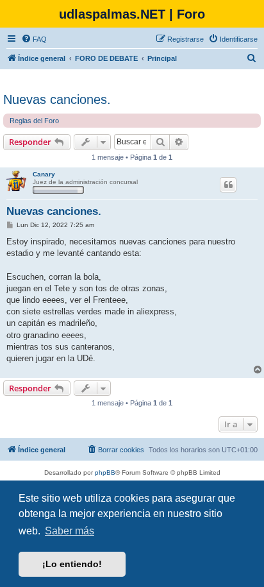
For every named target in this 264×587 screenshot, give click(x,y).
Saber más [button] (69, 530)
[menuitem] (34, 39)
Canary (44, 174)
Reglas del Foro (34, 120)
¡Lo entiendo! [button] (72, 564)
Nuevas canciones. (57, 99)
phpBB (105, 472)
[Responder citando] (228, 184)
